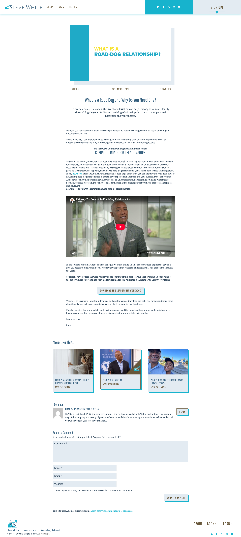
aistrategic (45, 534)
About (50, 7)
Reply (182, 411)
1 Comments (166, 89)
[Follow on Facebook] (163, 7)
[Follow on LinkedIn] (158, 7)
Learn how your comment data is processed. (112, 511)
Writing (75, 89)
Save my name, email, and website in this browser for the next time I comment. (94, 490)
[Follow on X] (169, 7)
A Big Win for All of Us (112, 380)
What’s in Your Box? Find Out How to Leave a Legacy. (167, 381)
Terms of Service (30, 530)
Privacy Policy (13, 530)
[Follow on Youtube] (179, 7)
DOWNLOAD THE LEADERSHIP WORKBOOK (120, 290)
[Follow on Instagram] (174, 7)
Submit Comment (176, 497)
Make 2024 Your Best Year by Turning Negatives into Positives (72, 381)
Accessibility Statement (50, 530)
